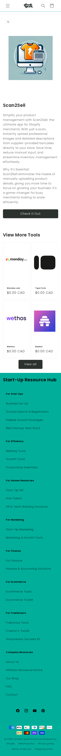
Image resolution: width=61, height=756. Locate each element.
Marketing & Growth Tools (24, 537)
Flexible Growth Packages (24, 420)
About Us (12, 662)
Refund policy (27, 743)
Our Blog (12, 678)
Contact (12, 694)
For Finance (14, 560)
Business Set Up (17, 403)
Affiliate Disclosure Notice (24, 670)
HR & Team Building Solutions (27, 506)
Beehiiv (38, 346)
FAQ (8, 686)
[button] (7, 5)
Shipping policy (44, 749)
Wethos (11, 346)
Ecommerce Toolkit (19, 600)
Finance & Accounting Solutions (28, 569)
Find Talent (14, 498)
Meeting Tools (16, 451)
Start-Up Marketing (20, 529)
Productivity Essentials (22, 467)
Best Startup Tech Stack (23, 428)
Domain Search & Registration (27, 411)
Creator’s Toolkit (18, 631)
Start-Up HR (14, 490)
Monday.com (13, 288)
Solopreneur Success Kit (23, 639)
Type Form (40, 288)
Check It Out (30, 214)
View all (30, 364)
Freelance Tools (17, 622)
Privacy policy (46, 743)
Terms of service (21, 749)
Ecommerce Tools (19, 591)
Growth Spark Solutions (28, 739)
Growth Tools (15, 459)
